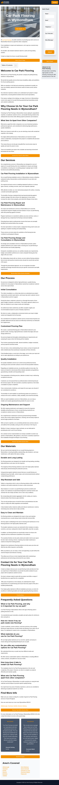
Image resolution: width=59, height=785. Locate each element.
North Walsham (25, 767)
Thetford (5, 775)
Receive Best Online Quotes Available (20, 273)
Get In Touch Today (20, 60)
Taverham (10, 706)
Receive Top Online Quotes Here (20, 441)
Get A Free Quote (20, 756)
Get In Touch (50, 61)
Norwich (20, 706)
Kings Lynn (24, 773)
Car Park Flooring (6, 39)
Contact (55, 2)
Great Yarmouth (25, 768)
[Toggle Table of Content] (14, 65)
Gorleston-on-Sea (25, 770)
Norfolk (15, 706)
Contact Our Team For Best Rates (20, 155)
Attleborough (4, 706)
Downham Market (25, 772)
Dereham (5, 773)
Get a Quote (19, 28)
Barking (25, 706)
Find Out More (20, 595)
